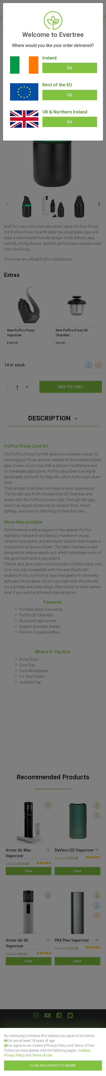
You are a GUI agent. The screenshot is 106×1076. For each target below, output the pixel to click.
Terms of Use (42, 1055)
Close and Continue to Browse (53, 1065)
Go (69, 67)
